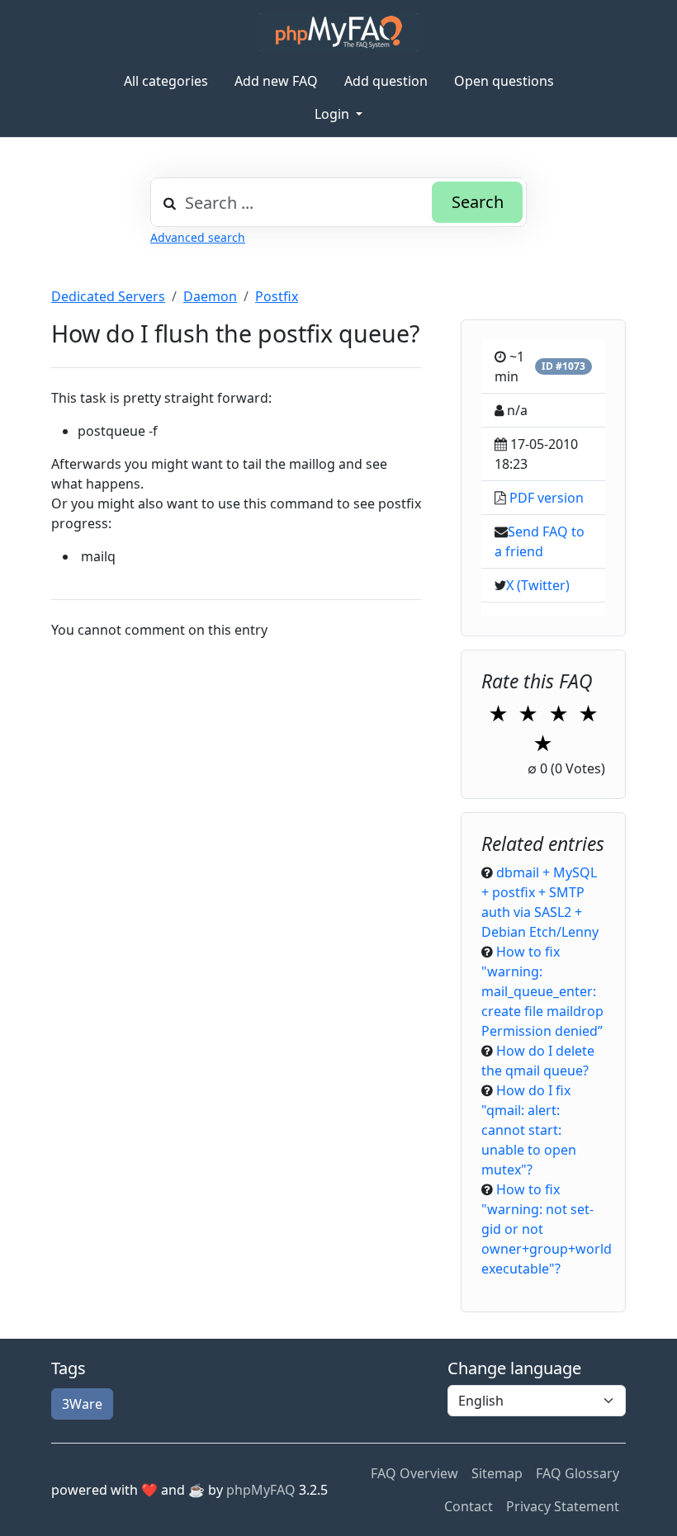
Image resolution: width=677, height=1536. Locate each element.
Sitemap (497, 1473)
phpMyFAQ (261, 1490)
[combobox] (338, 202)
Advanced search (197, 237)
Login (334, 114)
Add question (386, 81)
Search (478, 202)
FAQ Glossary (577, 1473)
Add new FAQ (276, 81)
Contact (468, 1506)
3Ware (82, 1404)
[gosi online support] (339, 32)
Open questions (504, 81)
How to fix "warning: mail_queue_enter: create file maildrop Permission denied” (542, 991)
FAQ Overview (414, 1473)
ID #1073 (563, 366)
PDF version (546, 498)
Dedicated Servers (108, 296)
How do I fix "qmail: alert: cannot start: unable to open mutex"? (528, 1130)
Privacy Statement (562, 1506)
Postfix (276, 296)
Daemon (210, 296)
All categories (166, 81)
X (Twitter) (538, 585)
